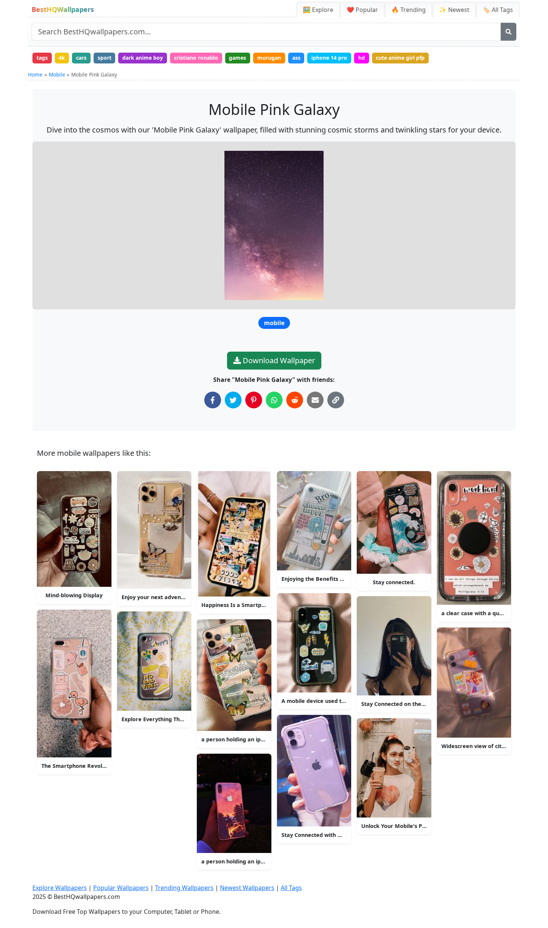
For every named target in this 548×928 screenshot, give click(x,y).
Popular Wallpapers (121, 888)
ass (296, 57)
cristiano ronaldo (196, 57)
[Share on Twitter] (233, 400)
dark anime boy (142, 57)
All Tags (291, 888)
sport (104, 57)
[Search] (508, 32)
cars (81, 57)
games (237, 57)
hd (361, 57)
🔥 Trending (408, 10)
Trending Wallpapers (184, 888)
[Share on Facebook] (212, 400)
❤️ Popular (362, 10)
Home (35, 74)
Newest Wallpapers (247, 888)
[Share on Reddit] (294, 400)
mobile (274, 323)
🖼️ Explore (318, 10)
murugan (269, 57)
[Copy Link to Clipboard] (335, 400)
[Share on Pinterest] (253, 400)
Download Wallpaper (278, 360)
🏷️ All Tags (498, 10)
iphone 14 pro (329, 57)
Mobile (57, 74)
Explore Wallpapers (59, 888)
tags (42, 57)
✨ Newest (454, 10)
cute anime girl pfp (400, 57)
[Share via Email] (315, 400)
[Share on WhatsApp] (274, 400)
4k (62, 57)
